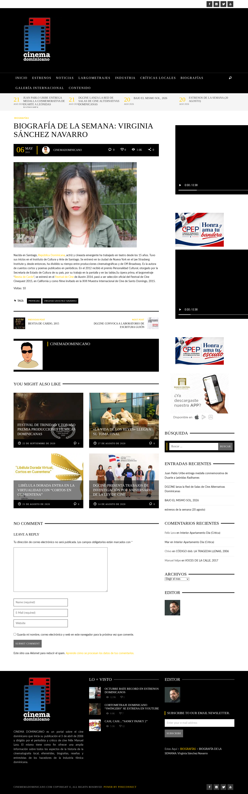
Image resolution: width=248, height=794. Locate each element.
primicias (34, 301)
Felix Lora (170, 533)
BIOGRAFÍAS (21, 118)
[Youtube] (230, 4)
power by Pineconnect (120, 787)
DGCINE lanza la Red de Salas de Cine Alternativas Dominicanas (98, 101)
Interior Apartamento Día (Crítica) (200, 533)
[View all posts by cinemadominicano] (46, 150)
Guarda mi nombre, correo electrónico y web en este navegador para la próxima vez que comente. (75, 634)
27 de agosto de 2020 (112, 443)
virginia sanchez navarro (60, 301)
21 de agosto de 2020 (36, 504)
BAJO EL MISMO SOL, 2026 (150, 98)
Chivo (168, 551)
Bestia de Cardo (24, 277)
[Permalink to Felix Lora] (172, 607)
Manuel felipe (173, 560)
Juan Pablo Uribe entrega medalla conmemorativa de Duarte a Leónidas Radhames (44, 102)
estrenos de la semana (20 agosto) (208, 99)
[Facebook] (209, 4)
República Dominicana (51, 255)
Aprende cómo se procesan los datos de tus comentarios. (100, 653)
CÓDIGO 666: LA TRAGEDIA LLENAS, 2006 (202, 551)
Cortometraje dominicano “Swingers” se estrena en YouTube (132, 706)
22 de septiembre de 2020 (38, 443)
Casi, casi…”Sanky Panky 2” (126, 721)
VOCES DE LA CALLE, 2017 (201, 560)
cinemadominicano (67, 149)
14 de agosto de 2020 (112, 504)
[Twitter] (223, 4)
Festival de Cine (64, 277)
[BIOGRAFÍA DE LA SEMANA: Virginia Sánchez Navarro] (75, 204)
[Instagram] (216, 4)
